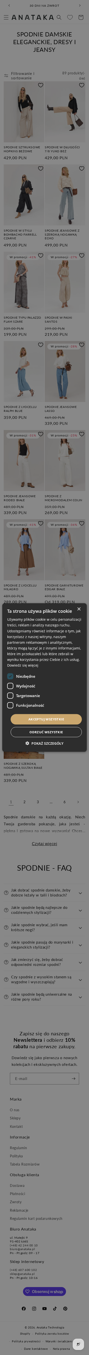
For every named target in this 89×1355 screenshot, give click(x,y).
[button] (44, 743)
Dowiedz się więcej (22, 665)
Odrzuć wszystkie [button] (46, 732)
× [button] (79, 609)
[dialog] (44, 677)
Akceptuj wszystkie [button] (46, 719)
